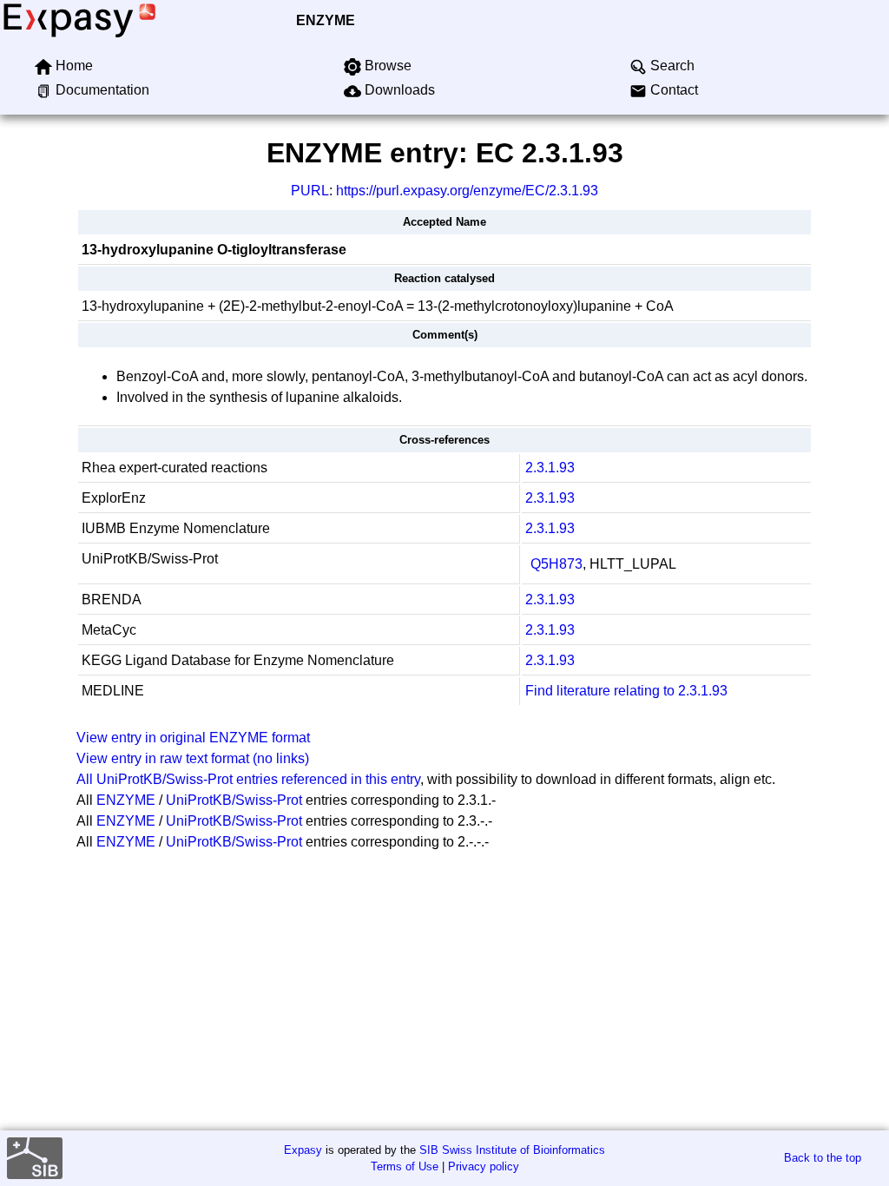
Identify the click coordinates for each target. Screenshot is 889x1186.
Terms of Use (404, 1166)
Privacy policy (483, 1166)
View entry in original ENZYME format (193, 737)
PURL (310, 190)
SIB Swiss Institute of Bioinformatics (512, 1149)
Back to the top (822, 1157)
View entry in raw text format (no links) (192, 758)
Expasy (303, 1149)
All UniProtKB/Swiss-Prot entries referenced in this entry (248, 779)
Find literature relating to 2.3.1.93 (626, 690)
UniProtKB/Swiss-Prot (234, 800)
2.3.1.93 (550, 467)
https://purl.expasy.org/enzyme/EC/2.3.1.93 (467, 190)
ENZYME (325, 20)
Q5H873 (556, 564)
